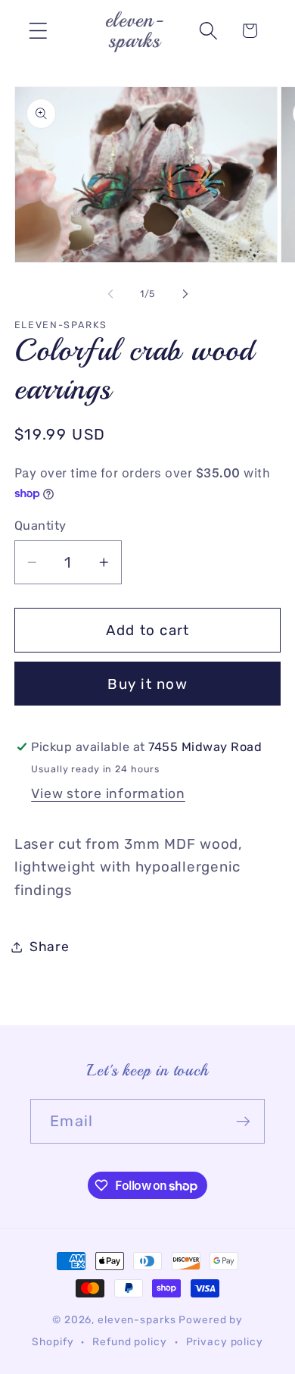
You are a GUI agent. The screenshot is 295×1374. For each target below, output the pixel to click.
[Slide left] (110, 294)
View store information (108, 793)
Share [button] (50, 946)
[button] (38, 31)
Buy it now (147, 684)
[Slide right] (185, 294)
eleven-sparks (136, 1319)
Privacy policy (224, 1341)
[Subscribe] (243, 1121)
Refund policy (129, 1341)
